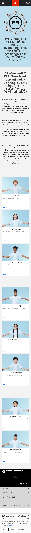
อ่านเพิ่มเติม (5, 207)
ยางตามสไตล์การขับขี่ (8, 497)
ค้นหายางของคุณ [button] (28, 3)
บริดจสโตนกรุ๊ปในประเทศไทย (11, 505)
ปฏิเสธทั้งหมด (12, 529)
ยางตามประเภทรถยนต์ (8, 493)
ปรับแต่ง (4, 529)
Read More (9, 525)
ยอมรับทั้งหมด (21, 529)
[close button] (28, 516)
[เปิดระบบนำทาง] (3, 3)
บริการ (4, 501)
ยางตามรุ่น (5, 488)
